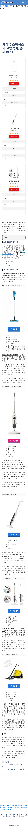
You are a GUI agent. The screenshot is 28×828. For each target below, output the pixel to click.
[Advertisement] (14, 26)
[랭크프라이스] (7, 2)
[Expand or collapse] (24, 237)
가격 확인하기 (14, 329)
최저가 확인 (14, 84)
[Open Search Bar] (19, 2)
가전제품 (5, 6)
